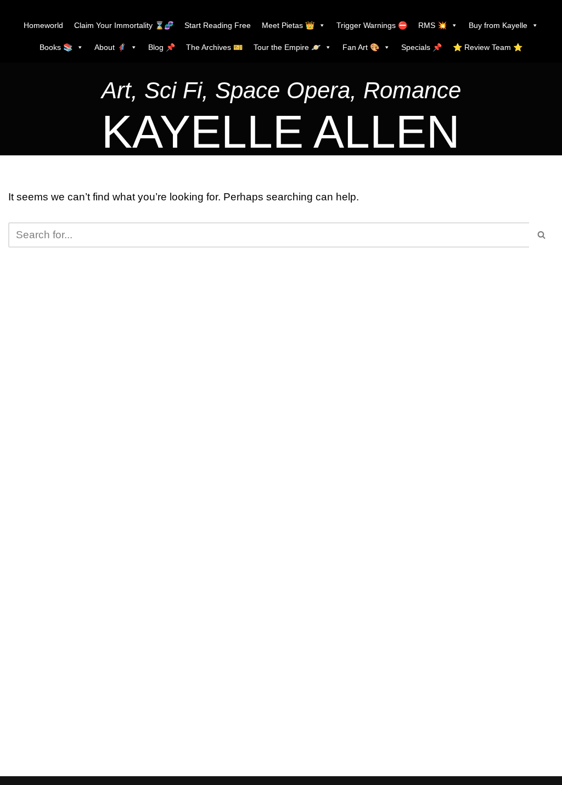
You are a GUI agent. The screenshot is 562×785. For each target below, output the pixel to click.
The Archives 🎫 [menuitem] (214, 47)
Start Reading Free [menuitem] (217, 25)
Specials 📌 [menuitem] (421, 47)
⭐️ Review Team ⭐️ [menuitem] (487, 47)
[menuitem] (281, 93)
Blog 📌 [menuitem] (161, 47)
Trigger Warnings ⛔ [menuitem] (371, 25)
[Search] (541, 235)
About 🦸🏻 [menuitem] (110, 47)
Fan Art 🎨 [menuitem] (360, 47)
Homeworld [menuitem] (43, 25)
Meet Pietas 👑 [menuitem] (288, 25)
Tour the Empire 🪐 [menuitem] (287, 47)
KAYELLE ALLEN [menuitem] (281, 132)
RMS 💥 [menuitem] (432, 25)
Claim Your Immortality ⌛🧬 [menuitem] (123, 25)
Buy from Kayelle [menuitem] (498, 25)
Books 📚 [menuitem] (56, 47)
